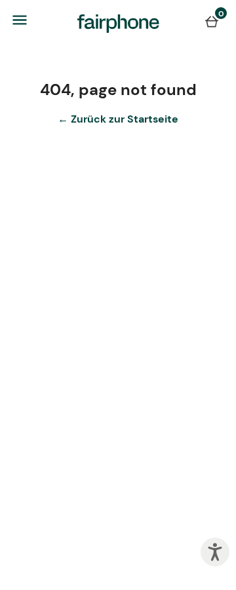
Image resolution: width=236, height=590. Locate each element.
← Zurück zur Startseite (118, 119)
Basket (212, 21)
